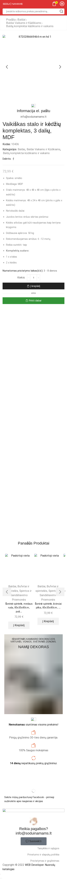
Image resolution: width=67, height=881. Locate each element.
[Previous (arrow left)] (0, 878)
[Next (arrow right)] (1, 878)
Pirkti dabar (35, 300)
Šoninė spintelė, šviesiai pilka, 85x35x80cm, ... (48, 605)
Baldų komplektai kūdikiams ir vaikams (29, 26)
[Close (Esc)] (0, 874)
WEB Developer (34, 864)
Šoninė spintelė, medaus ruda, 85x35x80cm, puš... (19, 607)
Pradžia (11, 19)
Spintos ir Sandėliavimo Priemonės (21, 595)
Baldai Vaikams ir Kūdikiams (23, 22)
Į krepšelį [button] (19, 625)
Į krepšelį (35, 286)
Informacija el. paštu (33, 111)
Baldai (21, 19)
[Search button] (61, 11)
